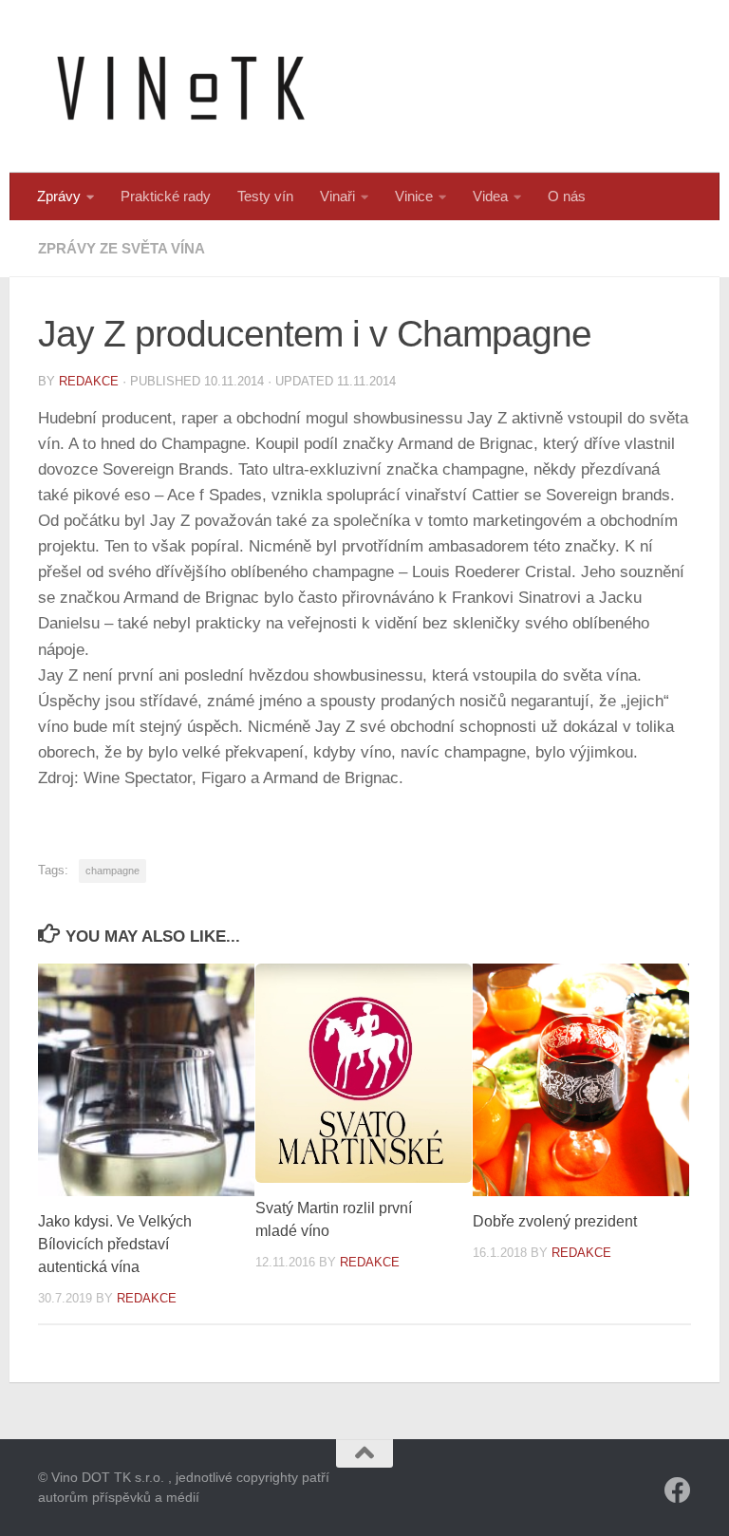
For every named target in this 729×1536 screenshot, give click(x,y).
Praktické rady (166, 196)
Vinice (414, 196)
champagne (112, 870)
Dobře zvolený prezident (555, 1221)
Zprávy (59, 196)
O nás (567, 196)
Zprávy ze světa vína (121, 248)
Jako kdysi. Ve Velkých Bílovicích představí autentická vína (115, 1244)
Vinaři (337, 196)
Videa (490, 196)
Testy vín (265, 196)
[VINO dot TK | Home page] (180, 86)
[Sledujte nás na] (677, 1490)
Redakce (89, 381)
